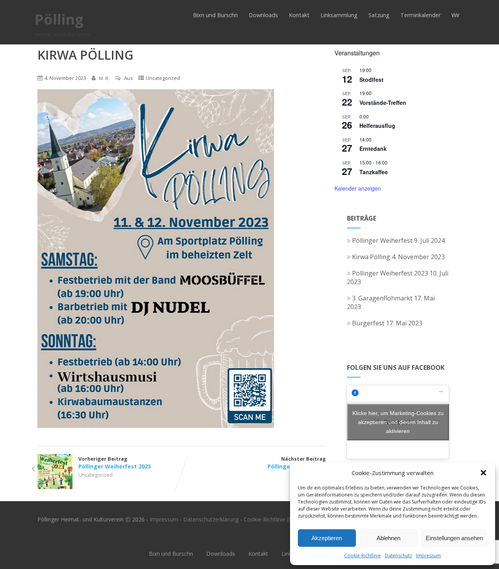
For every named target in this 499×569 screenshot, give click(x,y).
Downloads (263, 15)
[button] (483, 473)
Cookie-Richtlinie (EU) (270, 519)
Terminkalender (420, 15)
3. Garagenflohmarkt (382, 298)
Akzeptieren (326, 538)
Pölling (59, 19)
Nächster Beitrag (296, 462)
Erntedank (373, 148)
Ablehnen (388, 538)
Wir (455, 15)
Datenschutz (398, 555)
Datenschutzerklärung (211, 519)
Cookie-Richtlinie (362, 555)
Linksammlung (338, 15)
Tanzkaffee (373, 172)
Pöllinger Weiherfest (382, 240)
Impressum (428, 555)
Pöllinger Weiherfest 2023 (390, 273)
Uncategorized (163, 77)
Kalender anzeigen (357, 188)
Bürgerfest (368, 323)
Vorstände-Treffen (382, 102)
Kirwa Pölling (371, 257)
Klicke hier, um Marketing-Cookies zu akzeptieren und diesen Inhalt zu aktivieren (398, 422)
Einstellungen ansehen (454, 538)
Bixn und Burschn (215, 15)
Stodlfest (371, 79)
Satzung (378, 15)
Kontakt (299, 15)
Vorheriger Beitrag (114, 462)
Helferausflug (377, 125)
